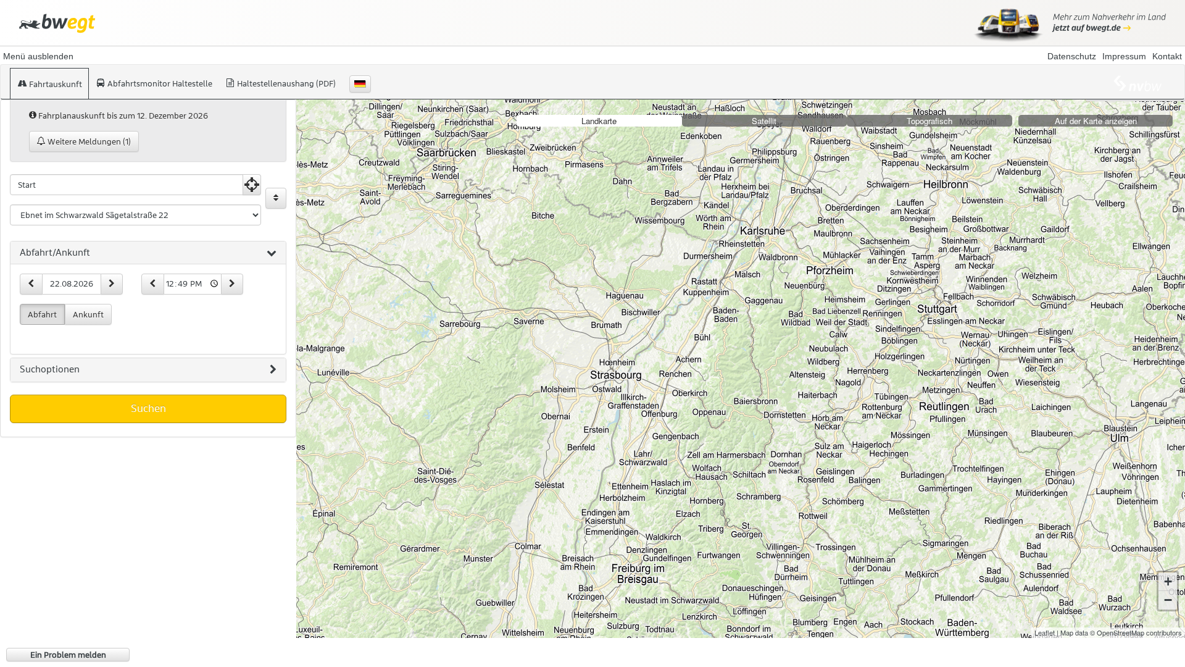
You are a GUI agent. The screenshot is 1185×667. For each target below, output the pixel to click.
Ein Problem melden (68, 654)
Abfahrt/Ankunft (55, 253)
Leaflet (1044, 632)
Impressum (1124, 56)
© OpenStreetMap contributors (1136, 632)
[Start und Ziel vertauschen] (275, 198)
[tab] (148, 253)
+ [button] (1168, 581)
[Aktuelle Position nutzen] (252, 184)
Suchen (148, 408)
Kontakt (1167, 56)
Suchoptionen (50, 369)
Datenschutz (1071, 56)
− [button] (1168, 600)
